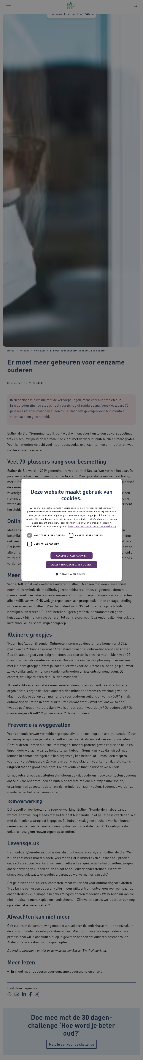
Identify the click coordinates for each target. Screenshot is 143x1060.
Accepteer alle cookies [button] (71, 555)
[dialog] (71, 530)
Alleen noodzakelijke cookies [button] (71, 564)
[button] (71, 574)
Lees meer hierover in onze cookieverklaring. (92, 526)
